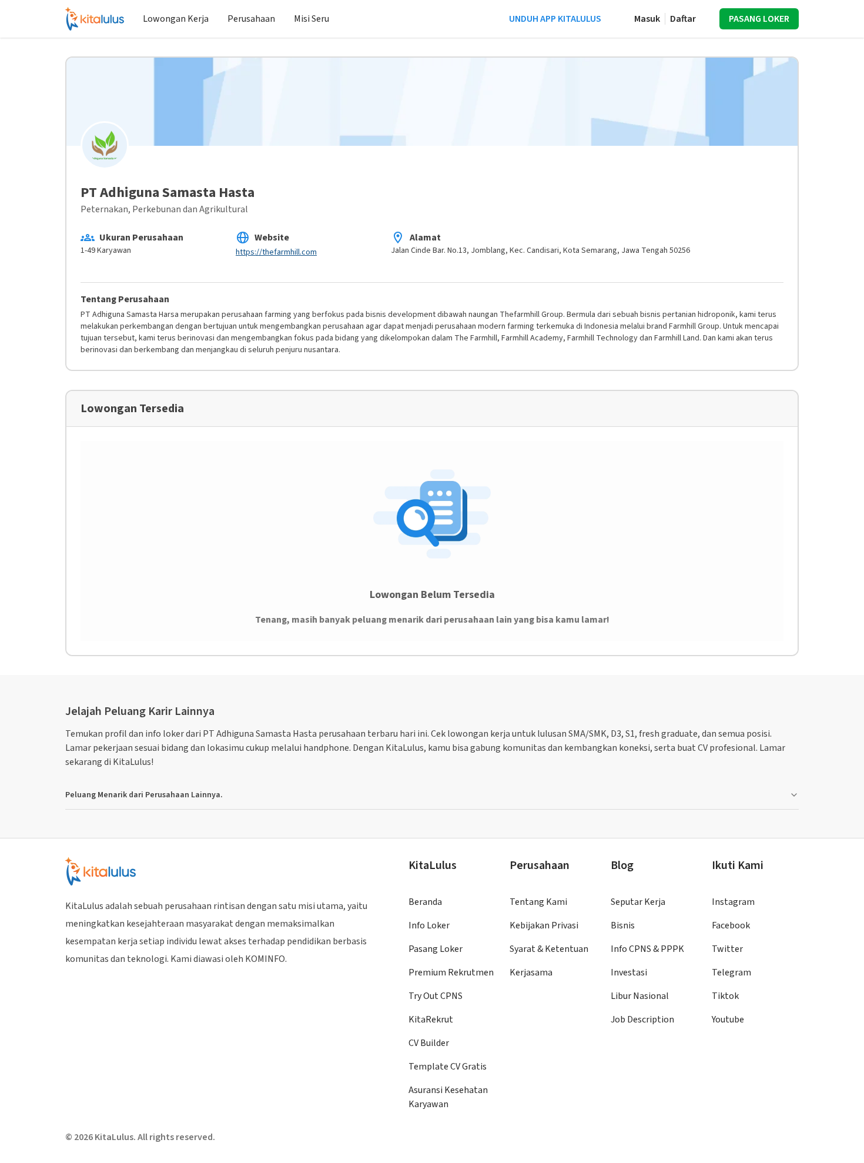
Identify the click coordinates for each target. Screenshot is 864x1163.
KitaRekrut (430, 1019)
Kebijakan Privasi (544, 925)
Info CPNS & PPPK (647, 949)
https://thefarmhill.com (276, 252)
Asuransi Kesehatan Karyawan (448, 1097)
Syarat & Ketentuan (549, 949)
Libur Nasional (640, 996)
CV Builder (428, 1043)
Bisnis (623, 925)
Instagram (733, 901)
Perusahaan (251, 18)
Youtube (728, 1019)
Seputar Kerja (638, 901)
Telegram (731, 972)
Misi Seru (311, 18)
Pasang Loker (435, 949)
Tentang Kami (538, 901)
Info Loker (429, 925)
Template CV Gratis (447, 1066)
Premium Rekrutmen (451, 972)
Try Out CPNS (435, 996)
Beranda (425, 901)
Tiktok (725, 996)
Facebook (731, 925)
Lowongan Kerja (176, 18)
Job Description (642, 1019)
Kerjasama (531, 972)
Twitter (727, 949)
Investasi (629, 972)
